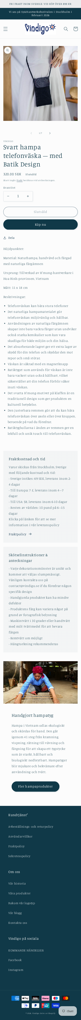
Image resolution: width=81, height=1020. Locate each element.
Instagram (15, 969)
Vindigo (35, 1013)
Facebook (15, 960)
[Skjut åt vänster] (31, 133)
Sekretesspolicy (19, 856)
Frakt (20, 180)
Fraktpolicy (17, 534)
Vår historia (17, 883)
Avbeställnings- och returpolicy (30, 826)
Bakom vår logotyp (21, 903)
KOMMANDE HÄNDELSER (26, 950)
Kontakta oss (17, 922)
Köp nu (40, 224)
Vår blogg (15, 913)
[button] (5, 29)
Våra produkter (19, 893)
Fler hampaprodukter (35, 786)
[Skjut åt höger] (49, 133)
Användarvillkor (20, 836)
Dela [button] (11, 237)
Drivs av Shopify (47, 1013)
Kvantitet (9, 187)
